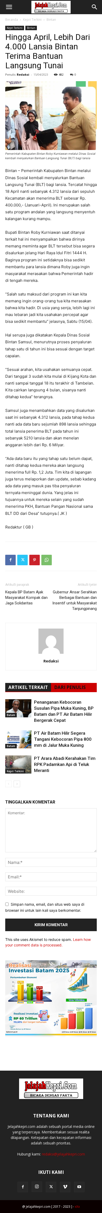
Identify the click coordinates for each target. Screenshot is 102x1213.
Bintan (51, 19)
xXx (77, 1206)
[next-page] (17, 784)
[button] (9, 7)
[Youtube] (79, 1187)
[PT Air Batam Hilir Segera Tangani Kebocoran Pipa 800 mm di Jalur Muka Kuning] (18, 739)
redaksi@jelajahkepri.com (63, 1154)
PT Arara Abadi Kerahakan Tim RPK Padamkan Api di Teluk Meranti (64, 764)
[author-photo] (51, 653)
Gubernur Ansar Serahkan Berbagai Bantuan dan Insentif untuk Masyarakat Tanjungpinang (74, 600)
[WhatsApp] (46, 560)
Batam (11, 715)
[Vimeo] (65, 1187)
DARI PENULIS (70, 687)
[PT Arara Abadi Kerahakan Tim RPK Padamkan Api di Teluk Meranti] (18, 764)
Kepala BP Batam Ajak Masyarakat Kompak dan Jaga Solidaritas (26, 597)
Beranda (11, 19)
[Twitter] (22, 560)
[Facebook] (10, 560)
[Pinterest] (34, 560)
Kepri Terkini (32, 19)
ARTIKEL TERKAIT (28, 687)
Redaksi (23, 74)
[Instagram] (37, 1186)
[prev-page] (8, 784)
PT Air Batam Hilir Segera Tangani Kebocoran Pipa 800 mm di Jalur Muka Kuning (63, 739)
